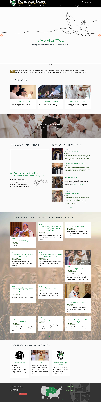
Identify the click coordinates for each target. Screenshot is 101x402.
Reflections (67, 149)
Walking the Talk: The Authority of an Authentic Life (50, 255)
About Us (21, 6)
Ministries (32, 6)
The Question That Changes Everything (23, 255)
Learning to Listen (50, 320)
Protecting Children (77, 6)
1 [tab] (49, 64)
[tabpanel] (50, 35)
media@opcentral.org (70, 390)
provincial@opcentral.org (70, 386)
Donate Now (23, 393)
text (68, 300)
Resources (63, 6)
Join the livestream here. (77, 184)
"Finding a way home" (78, 302)
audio (13, 238)
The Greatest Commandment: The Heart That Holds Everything (23, 290)
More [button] (71, 207)
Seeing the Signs (78, 226)
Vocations (43, 6)
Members (88, 2)
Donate (53, 6)
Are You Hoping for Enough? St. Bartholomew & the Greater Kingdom (27, 174)
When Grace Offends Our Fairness (23, 321)
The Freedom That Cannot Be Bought (78, 321)
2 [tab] (51, 64)
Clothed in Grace (50, 288)
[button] (50, 392)
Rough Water (78, 268)
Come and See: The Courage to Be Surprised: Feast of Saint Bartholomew (50, 228)
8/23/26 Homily (23, 240)
